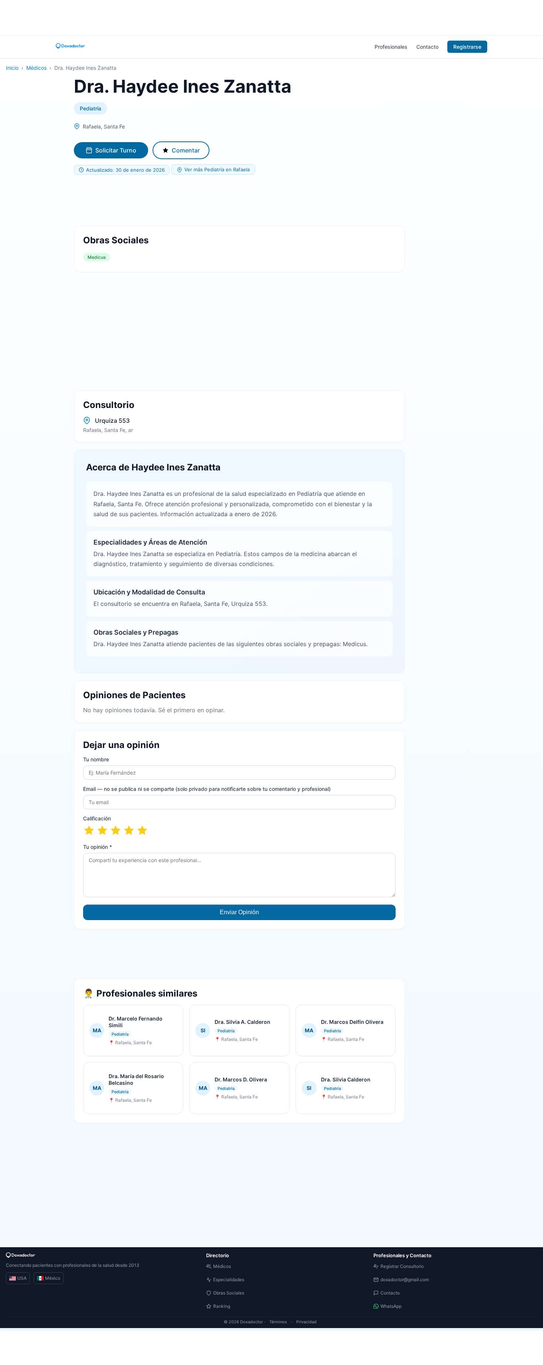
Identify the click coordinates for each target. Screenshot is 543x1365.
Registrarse (467, 47)
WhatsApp (391, 1306)
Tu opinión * (97, 847)
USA (22, 1278)
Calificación (97, 818)
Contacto (427, 47)
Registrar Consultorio (402, 1266)
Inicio (12, 68)
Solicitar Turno (115, 150)
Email (207, 789)
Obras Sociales (228, 1293)
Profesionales (391, 47)
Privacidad (306, 1321)
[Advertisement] (271, 16)
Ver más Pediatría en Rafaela (217, 169)
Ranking (221, 1306)
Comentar (186, 150)
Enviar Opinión (239, 912)
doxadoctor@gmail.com (404, 1279)
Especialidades (228, 1279)
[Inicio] (70, 46)
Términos (278, 1321)
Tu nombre (96, 759)
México (52, 1278)
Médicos (36, 68)
